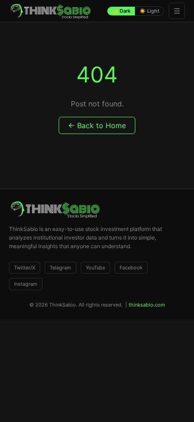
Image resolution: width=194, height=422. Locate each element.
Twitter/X (24, 267)
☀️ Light (149, 11)
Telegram (60, 267)
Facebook (131, 267)
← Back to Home (97, 125)
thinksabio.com (147, 305)
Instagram (25, 284)
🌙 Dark (121, 11)
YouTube (95, 267)
